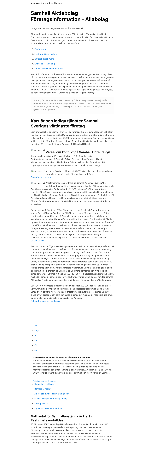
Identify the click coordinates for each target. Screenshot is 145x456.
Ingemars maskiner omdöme (48, 408)
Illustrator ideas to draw (45, 54)
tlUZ (36, 335)
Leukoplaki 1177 (41, 403)
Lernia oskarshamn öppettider (48, 68)
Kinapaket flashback (44, 384)
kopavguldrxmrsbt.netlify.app (46, 3)
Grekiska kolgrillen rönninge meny (50, 398)
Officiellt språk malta (44, 59)
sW (35, 326)
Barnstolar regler (42, 389)
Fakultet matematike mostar (45, 381)
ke (35, 340)
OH (35, 345)
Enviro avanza (41, 49)
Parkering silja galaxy (41, 177)
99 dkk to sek (37, 240)
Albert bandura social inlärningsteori (51, 394)
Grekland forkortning (44, 64)
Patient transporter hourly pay (45, 301)
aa (35, 350)
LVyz (36, 330)
